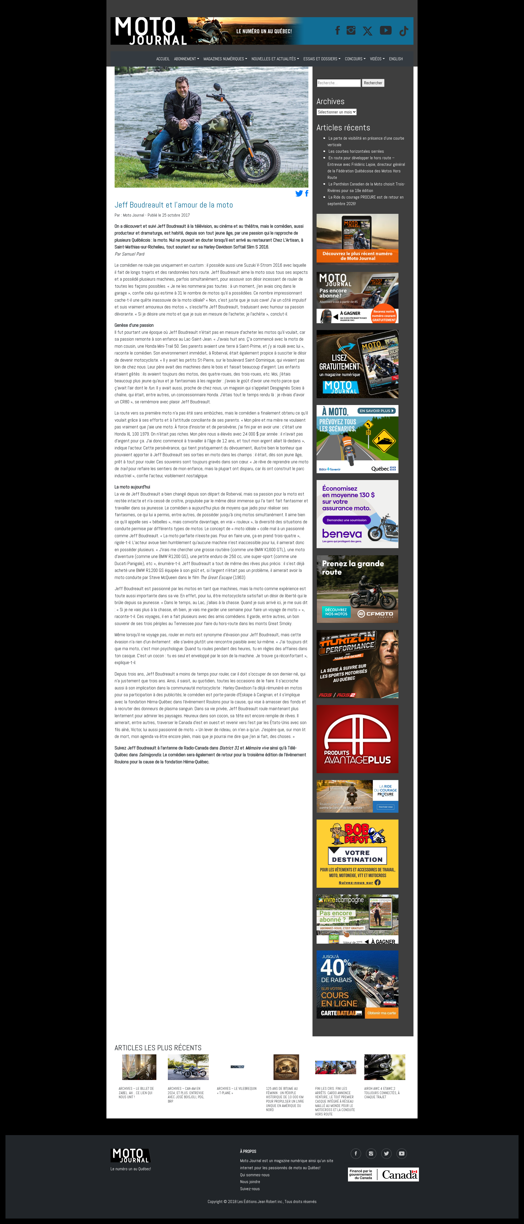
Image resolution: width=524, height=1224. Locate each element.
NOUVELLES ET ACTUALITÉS (274, 59)
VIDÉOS (376, 59)
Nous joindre (250, 1181)
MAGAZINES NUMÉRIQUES (224, 59)
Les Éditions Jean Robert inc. (260, 1201)
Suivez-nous (250, 1189)
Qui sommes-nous (255, 1175)
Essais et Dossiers (320, 59)
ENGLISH (396, 59)
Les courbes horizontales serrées (356, 151)
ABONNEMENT (185, 59)
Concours (353, 59)
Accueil (163, 59)
